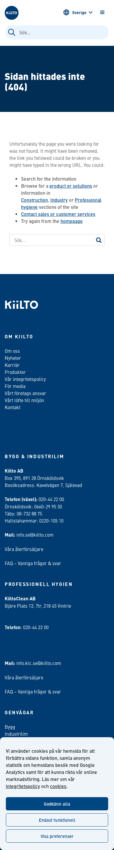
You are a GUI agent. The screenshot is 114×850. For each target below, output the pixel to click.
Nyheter (13, 358)
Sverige (79, 12)
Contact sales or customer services (58, 214)
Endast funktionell (57, 820)
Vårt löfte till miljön (24, 400)
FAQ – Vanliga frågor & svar (33, 563)
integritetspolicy (23, 786)
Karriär (12, 365)
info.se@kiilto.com (34, 534)
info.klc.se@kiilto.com (38, 663)
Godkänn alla (57, 804)
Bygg (10, 726)
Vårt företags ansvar (25, 393)
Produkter (15, 372)
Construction (34, 199)
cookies (58, 786)
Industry (59, 199)
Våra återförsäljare (24, 549)
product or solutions (70, 185)
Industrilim (16, 733)
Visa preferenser (57, 836)
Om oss (12, 350)
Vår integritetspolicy (25, 379)
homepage (72, 221)
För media (15, 386)
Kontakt (12, 407)
